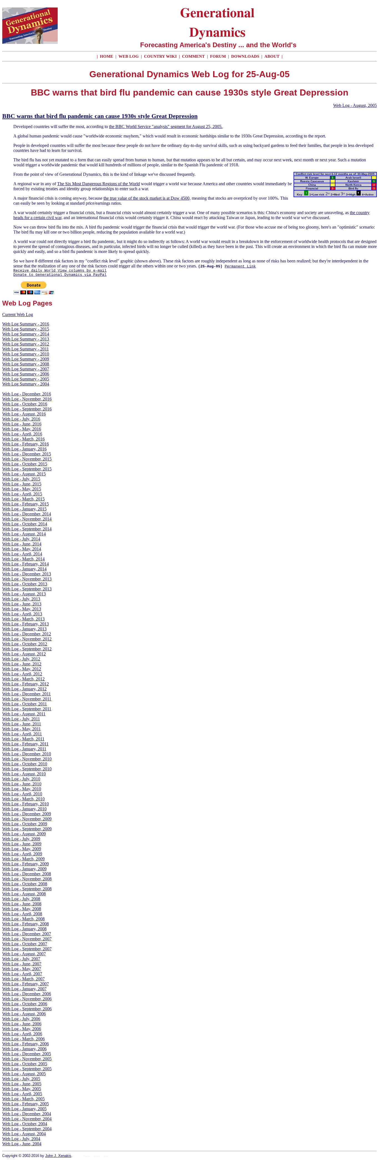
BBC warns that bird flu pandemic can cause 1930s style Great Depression (100, 115)
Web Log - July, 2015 (21, 479)
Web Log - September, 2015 (27, 469)
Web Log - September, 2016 (27, 409)
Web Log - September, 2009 (27, 828)
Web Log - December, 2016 (26, 394)
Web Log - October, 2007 (24, 943)
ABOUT (271, 56)
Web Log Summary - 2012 (25, 344)
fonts (106, 1156)
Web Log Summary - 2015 (25, 329)
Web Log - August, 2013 (24, 594)
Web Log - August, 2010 (24, 773)
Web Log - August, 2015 (24, 474)
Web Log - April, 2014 (22, 554)
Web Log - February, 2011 (25, 743)
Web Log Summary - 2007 (25, 369)
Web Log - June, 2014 (21, 544)
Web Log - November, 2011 (26, 698)
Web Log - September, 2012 (27, 649)
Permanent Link (240, 266)
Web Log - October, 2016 (24, 404)
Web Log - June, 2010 (21, 783)
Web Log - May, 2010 (21, 788)
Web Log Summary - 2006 (25, 374)
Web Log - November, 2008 (27, 878)
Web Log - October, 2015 (24, 464)
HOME (106, 56)
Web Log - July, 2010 (21, 778)
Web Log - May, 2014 (21, 549)
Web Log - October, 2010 (24, 763)
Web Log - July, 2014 (21, 539)
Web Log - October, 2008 (24, 883)
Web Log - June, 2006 (21, 1023)
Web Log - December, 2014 (26, 514)
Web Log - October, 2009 (24, 823)
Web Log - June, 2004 (21, 1143)
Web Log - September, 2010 (27, 768)
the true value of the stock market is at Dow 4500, (147, 198)
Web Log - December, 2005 (26, 1053)
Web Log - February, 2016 (25, 444)
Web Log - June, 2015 (21, 484)
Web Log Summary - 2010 (25, 354)
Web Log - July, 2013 (21, 599)
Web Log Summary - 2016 (25, 324)
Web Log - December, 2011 (26, 694)
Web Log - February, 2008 (25, 923)
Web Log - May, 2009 (21, 848)
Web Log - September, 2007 (27, 948)
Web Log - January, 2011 (24, 748)
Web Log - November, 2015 (27, 459)
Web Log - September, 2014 (27, 529)
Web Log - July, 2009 (21, 838)
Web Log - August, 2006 (24, 1013)
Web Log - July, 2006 (21, 1018)
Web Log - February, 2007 (25, 983)
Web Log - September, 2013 (27, 589)
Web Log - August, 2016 (24, 414)
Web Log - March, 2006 (23, 1038)
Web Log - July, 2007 (21, 958)
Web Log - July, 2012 (21, 659)
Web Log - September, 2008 (27, 888)
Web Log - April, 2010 (22, 793)
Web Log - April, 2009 (22, 853)
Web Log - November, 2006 (27, 998)
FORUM (218, 56)
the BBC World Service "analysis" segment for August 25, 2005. (166, 126)
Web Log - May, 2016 (21, 429)
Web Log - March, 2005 (23, 1098)
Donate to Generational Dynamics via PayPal (60, 275)
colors (97, 1156)
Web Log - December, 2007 (26, 933)
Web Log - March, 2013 (23, 619)
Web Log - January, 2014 (24, 569)
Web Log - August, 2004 (24, 1133)
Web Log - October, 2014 (24, 524)
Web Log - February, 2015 (25, 504)
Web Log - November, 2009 (27, 818)
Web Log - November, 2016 (27, 399)
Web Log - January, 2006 (24, 1048)
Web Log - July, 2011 (21, 718)
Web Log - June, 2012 (21, 664)
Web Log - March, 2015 (23, 499)
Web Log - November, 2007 (27, 938)
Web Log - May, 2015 (21, 489)
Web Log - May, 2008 (21, 908)
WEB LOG (128, 56)
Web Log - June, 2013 (21, 604)
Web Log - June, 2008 (21, 903)
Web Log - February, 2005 (25, 1103)
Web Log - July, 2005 (21, 1078)
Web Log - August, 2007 (24, 953)
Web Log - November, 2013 (27, 579)
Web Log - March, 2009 (23, 858)
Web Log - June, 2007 (21, 963)
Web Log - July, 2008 (21, 898)
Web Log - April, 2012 (22, 674)
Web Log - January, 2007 (24, 988)
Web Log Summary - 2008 (25, 364)
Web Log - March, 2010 (23, 798)
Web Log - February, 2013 (25, 624)
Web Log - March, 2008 (23, 918)
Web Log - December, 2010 (26, 753)
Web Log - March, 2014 (23, 559)
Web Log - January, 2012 (24, 689)
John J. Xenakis (58, 1156)
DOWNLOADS (245, 56)
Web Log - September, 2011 (26, 708)
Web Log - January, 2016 (24, 449)
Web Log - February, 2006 (25, 1043)
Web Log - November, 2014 (27, 519)
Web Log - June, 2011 (21, 723)
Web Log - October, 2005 (24, 1063)
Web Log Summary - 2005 (25, 379)
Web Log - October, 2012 (24, 644)
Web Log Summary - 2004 (25, 384)
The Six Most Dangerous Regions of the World (98, 183)
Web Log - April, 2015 (22, 494)
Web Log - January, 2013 (24, 629)
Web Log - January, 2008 (24, 928)
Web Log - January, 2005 (24, 1108)
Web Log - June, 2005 (21, 1083)
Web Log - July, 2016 (21, 419)
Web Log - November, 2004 (27, 1118)
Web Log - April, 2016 (22, 434)
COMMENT (194, 56)
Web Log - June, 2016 (21, 424)
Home (86, 1156)
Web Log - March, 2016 (23, 439)
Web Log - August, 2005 (355, 105)
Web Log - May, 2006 (21, 1028)
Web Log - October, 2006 (24, 1003)
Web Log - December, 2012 (26, 634)
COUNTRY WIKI (161, 56)
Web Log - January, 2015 (24, 509)
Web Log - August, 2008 (24, 893)
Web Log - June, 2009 (21, 843)
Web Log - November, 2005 (27, 1058)
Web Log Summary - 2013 (25, 339)
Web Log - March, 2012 (23, 679)
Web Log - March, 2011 (23, 738)
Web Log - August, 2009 (24, 833)
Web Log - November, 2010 (27, 758)
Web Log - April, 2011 (22, 733)
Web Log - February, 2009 (25, 863)
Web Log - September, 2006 (27, 1008)
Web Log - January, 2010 (24, 808)
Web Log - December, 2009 (26, 813)
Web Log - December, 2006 (26, 993)
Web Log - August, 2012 (24, 654)
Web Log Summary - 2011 (25, 349)
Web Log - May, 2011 (21, 728)
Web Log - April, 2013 (22, 614)
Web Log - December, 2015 (26, 454)
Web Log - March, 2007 (23, 978)
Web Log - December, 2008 (26, 873)
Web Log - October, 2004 (24, 1123)
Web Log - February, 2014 (25, 564)
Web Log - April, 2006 (22, 1033)
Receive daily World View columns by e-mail (60, 271)
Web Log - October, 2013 (24, 584)
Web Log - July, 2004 (21, 1138)
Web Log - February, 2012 (25, 684)
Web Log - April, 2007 (22, 973)
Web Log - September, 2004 (27, 1128)
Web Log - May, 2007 (21, 968)
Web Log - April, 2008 (22, 913)
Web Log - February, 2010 (25, 803)
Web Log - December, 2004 (26, 1113)
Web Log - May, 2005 (21, 1088)
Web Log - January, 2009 (24, 868)
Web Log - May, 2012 (21, 669)
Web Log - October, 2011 (24, 703)
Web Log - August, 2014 (24, 534)
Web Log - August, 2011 (24, 713)
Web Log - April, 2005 (22, 1093)
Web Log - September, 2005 (27, 1068)
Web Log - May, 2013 (21, 609)
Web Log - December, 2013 (26, 574)
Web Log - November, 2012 (27, 639)
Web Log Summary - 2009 (25, 359)
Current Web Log (17, 314)
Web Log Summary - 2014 (25, 334)
